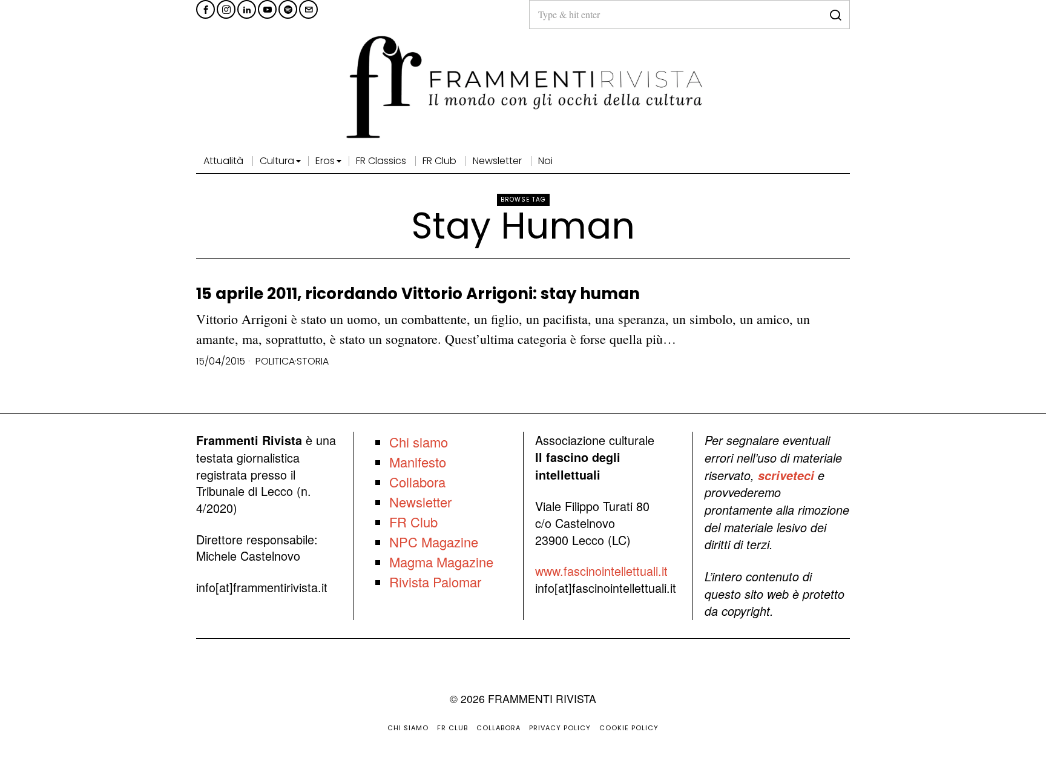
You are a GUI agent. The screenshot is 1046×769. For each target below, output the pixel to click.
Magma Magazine (441, 561)
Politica (275, 361)
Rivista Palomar (435, 581)
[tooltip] (205, 9)
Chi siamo (418, 441)
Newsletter (420, 501)
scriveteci (786, 475)
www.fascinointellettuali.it (601, 570)
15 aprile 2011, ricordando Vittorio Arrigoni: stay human (418, 294)
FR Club (413, 521)
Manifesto (417, 461)
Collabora (417, 481)
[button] (835, 14)
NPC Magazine (433, 541)
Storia (313, 361)
